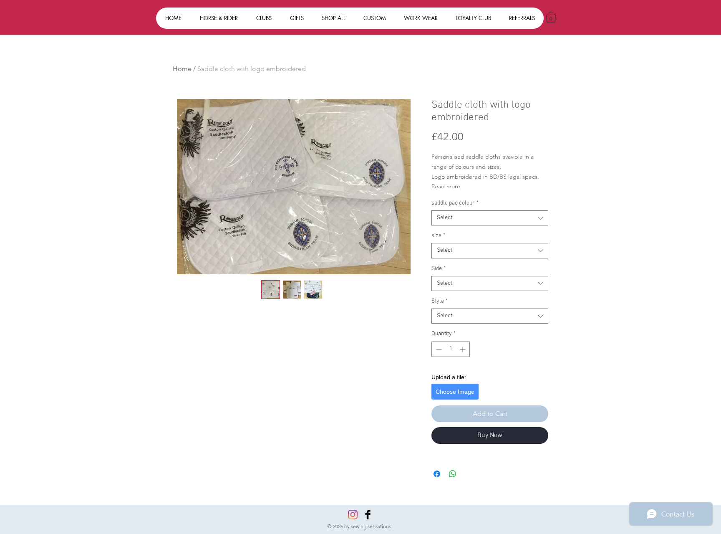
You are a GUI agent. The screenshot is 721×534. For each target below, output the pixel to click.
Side (438, 268)
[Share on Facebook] (437, 474)
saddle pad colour (455, 203)
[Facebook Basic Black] (368, 514)
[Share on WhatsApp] (453, 474)
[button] (551, 17)
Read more (445, 186)
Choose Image (455, 391)
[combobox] (489, 217)
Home (182, 69)
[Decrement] (438, 349)
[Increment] (463, 349)
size (438, 235)
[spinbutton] (450, 349)
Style (439, 301)
